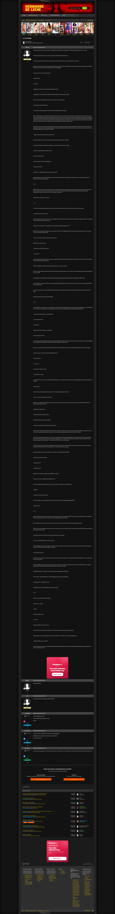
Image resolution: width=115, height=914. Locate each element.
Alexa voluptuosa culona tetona (28, 802)
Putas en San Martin (76, 891)
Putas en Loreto (75, 892)
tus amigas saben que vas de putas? (29, 815)
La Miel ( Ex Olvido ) (39, 821)
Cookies (27, 864)
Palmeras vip (87, 892)
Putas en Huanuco (76, 887)
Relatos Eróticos (40, 42)
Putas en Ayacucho (76, 905)
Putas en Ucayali (76, 893)
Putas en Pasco (75, 890)
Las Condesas (87, 881)
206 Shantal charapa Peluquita (28, 820)
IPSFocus (27, 863)
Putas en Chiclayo (76, 882)
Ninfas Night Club (88, 893)
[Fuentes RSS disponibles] (92, 911)
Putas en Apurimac (76, 906)
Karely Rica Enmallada (26, 834)
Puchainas (63, 872)
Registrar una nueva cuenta (41, 779)
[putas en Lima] (34, 8)
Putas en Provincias (54, 15)
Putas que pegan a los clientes (28, 798)
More (64, 15)
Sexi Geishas (87, 884)
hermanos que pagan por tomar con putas (30, 825)
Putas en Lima (44, 15)
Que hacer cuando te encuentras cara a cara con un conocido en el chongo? (36, 811)
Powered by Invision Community (88, 864)
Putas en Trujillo (75, 883)
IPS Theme (23, 863)
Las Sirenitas (87, 887)
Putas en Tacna (75, 903)
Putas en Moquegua (76, 900)
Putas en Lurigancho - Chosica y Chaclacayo (52, 879)
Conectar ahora (74, 779)
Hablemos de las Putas (41, 794)
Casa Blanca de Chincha (41, 803)
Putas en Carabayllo (28, 881)
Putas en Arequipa (76, 904)
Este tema (88, 15)
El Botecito (87, 878)
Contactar (23, 864)
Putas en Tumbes (76, 879)
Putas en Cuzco (75, 901)
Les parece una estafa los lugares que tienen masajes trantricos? (34, 793)
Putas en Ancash (76, 884)
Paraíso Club (87, 891)
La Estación (35, 808)
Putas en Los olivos (28, 874)
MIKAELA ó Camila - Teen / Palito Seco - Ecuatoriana (32, 806)
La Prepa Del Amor (37, 835)
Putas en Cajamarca (76, 885)
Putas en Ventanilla (28, 884)
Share (81, 42)
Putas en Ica (75, 897)
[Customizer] (88, 8)
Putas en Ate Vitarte (52, 877)
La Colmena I (87, 886)
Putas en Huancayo (76, 889)
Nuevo (24, 15)
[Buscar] (93, 15)
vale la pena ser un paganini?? (28, 830)
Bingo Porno (63, 873)
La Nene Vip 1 (87, 888)
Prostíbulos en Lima (32, 15)
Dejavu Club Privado (88, 894)
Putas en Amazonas (76, 886)
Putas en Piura (75, 880)
